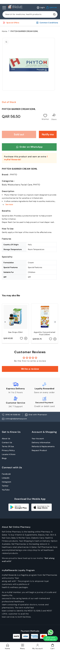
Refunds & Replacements (43, 446)
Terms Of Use (8, 446)
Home (4, 31)
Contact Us (7, 442)
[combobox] (30, 14)
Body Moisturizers (11, 184)
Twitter (5, 486)
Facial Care (26, 184)
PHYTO (36, 184)
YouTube (5, 490)
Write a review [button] (30, 368)
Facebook (6, 474)
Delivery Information (41, 442)
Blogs (4, 458)
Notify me (48, 134)
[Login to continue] (45, 116)
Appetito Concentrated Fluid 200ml (44, 333)
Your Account (38, 438)
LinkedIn (5, 478)
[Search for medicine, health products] (54, 14)
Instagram (6, 482)
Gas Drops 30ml (15, 332)
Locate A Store (8, 454)
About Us (6, 438)
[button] (51, 7)
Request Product (39, 450)
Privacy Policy (8, 450)
